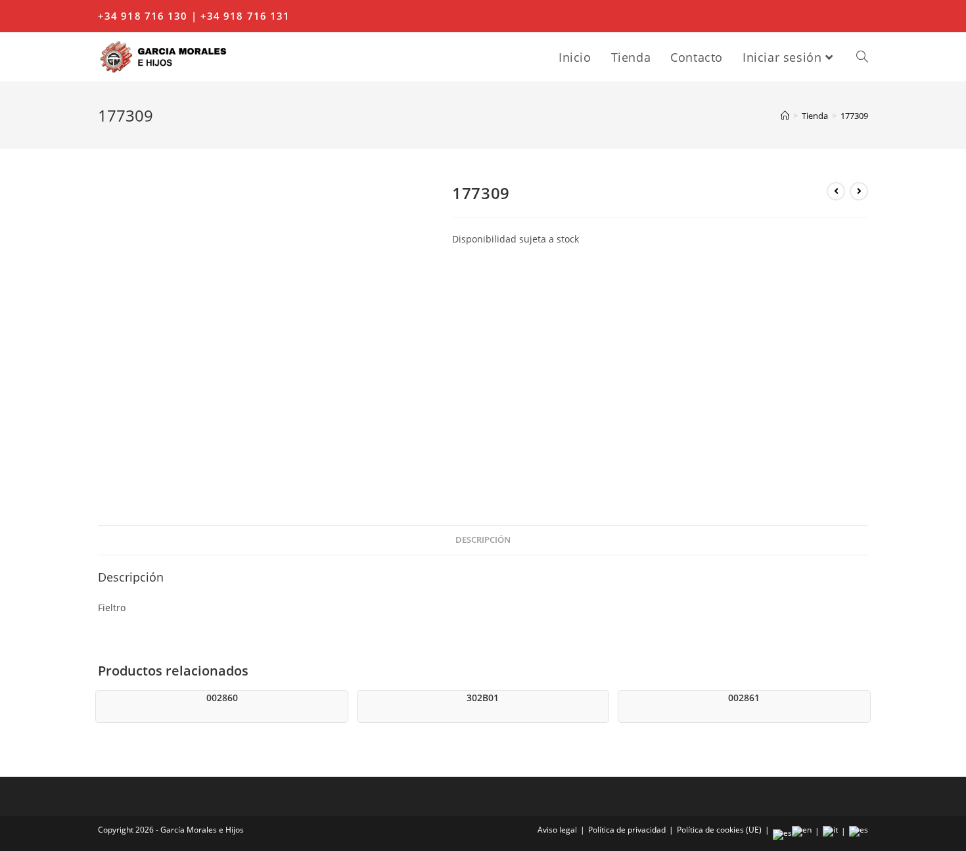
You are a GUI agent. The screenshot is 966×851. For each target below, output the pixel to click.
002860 (222, 697)
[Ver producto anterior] (836, 191)
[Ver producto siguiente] (859, 191)
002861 (744, 697)
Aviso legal (557, 829)
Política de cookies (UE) (719, 829)
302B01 (483, 697)
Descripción (483, 539)
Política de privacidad (627, 829)
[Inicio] (785, 116)
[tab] (483, 540)
